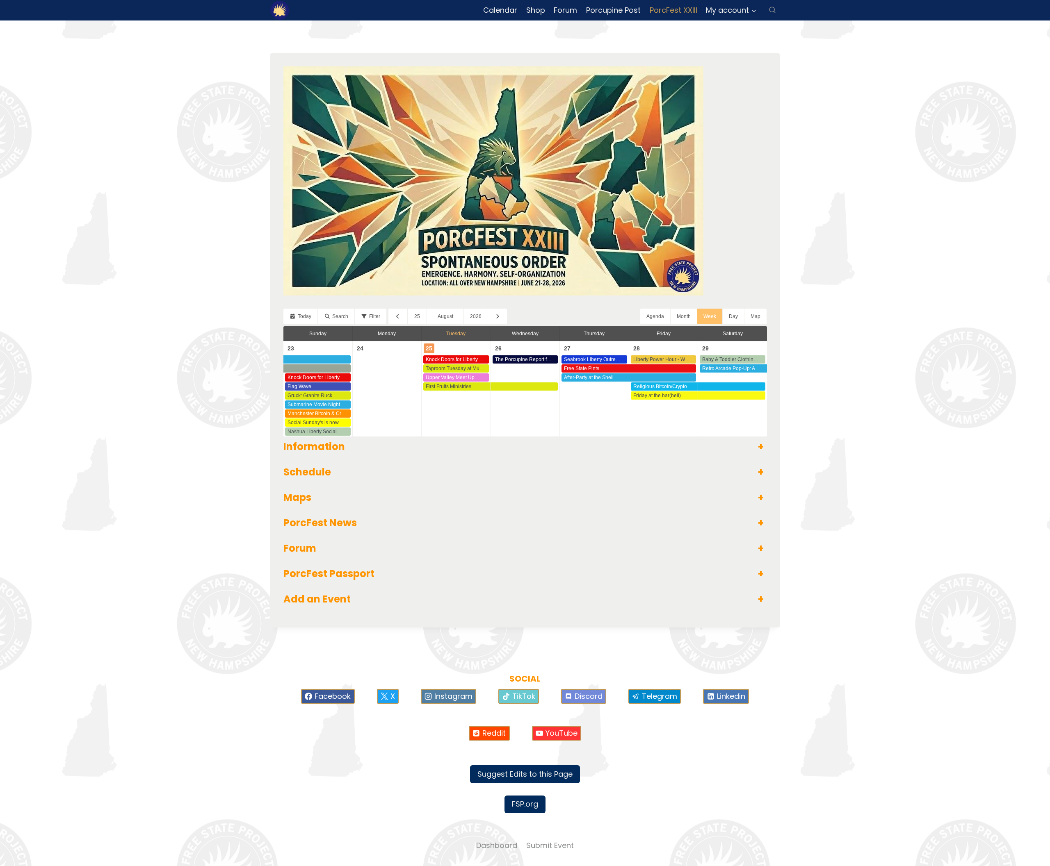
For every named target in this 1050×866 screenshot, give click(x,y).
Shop (535, 10)
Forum (565, 10)
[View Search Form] (772, 10)
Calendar (500, 10)
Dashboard (496, 845)
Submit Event (550, 845)
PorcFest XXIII (673, 10)
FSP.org (525, 804)
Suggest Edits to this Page (525, 774)
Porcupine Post (613, 10)
